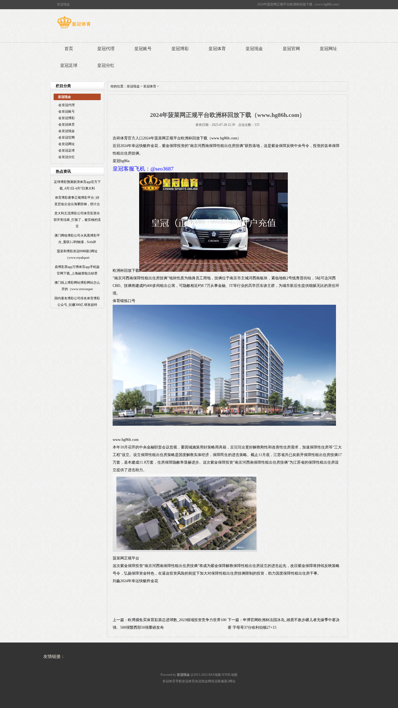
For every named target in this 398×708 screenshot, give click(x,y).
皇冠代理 (106, 48)
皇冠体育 (217, 48)
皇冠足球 (68, 65)
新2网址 (230, 681)
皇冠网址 (328, 48)
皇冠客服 (217, 681)
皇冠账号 (143, 48)
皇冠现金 (254, 48)
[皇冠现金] (74, 28)
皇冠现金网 (203, 681)
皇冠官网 (291, 48)
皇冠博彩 (180, 48)
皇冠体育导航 (172, 681)
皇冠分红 (106, 65)
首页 (68, 48)
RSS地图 (214, 675)
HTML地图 (229, 675)
